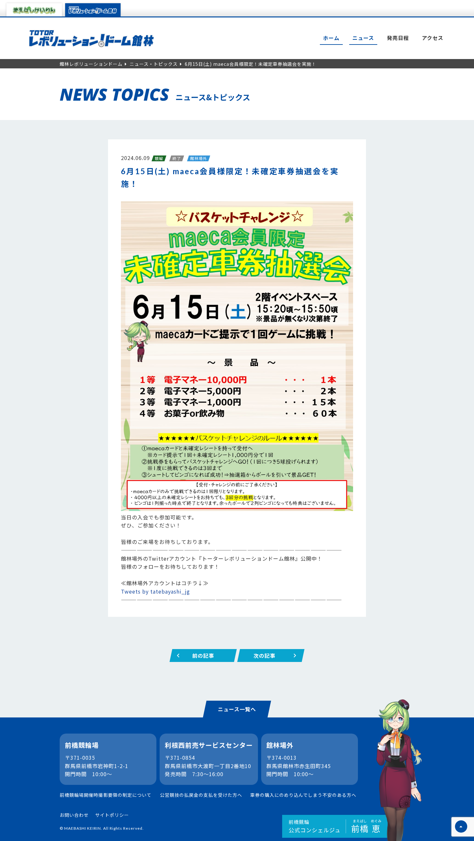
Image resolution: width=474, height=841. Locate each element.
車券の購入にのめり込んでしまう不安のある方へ (303, 795)
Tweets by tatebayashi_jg (155, 591)
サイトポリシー (112, 815)
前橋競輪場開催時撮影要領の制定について (106, 795)
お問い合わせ (74, 815)
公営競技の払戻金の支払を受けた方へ (201, 795)
